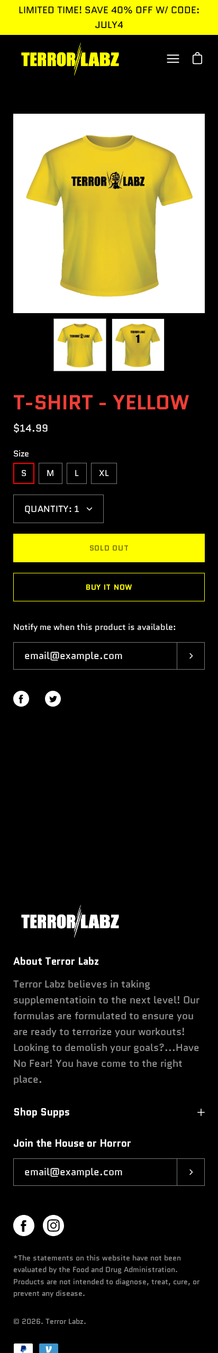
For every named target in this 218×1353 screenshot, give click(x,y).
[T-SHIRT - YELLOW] (79, 344)
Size (21, 453)
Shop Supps (41, 1112)
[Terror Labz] (68, 58)
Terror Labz (65, 1321)
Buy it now (109, 587)
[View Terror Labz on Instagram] (53, 1225)
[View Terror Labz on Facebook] (23, 1225)
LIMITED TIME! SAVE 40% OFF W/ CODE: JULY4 (109, 17)
